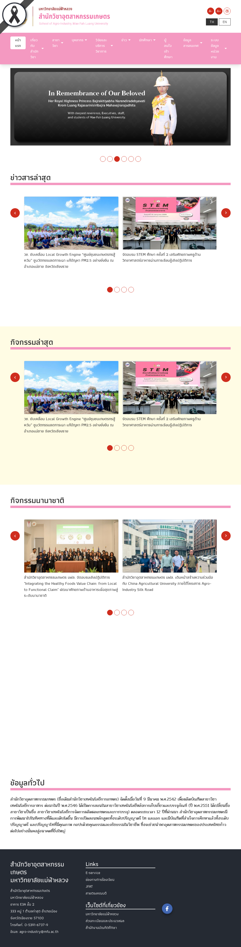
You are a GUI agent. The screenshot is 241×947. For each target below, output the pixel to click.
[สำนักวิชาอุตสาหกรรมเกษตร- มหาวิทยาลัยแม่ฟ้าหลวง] (82, 16)
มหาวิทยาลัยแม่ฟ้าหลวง (102, 914)
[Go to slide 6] (138, 159)
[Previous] (15, 213)
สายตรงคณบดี (96, 893)
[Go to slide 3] (117, 159)
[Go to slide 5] (131, 159)
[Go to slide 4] (124, 159)
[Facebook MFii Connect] (167, 908)
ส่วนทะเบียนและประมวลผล (105, 921)
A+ (219, 11)
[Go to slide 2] (110, 159)
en (225, 22)
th (212, 22)
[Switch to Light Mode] (227, 11)
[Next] (226, 213)
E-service (93, 873)
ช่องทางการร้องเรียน (100, 879)
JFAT (89, 886)
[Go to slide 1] (103, 159)
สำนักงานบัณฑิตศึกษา (101, 928)
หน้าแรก (18, 43)
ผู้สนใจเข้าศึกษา (168, 48)
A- (210, 11)
